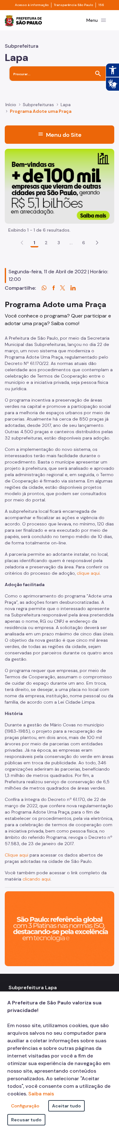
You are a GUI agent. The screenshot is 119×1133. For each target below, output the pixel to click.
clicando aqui (36, 879)
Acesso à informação (32, 5)
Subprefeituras (38, 104)
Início (10, 104)
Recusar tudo (26, 1120)
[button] (97, 243)
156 (101, 5)
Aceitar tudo (66, 1106)
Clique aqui (16, 855)
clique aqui (88, 573)
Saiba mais (41, 1093)
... (71, 242)
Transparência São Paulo (73, 5)
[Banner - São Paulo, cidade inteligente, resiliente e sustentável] (59, 928)
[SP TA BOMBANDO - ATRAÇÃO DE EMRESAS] (59, 185)
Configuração (25, 1106)
